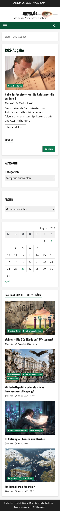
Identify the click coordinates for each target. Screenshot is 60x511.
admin (10, 343)
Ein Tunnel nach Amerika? (20, 487)
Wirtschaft (13, 378)
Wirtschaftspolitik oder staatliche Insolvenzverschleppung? (24, 389)
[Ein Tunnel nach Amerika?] (30, 465)
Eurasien (12, 478)
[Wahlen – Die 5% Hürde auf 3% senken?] (30, 318)
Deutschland (14, 330)
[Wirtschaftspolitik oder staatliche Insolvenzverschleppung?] (30, 366)
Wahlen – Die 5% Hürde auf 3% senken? (29, 339)
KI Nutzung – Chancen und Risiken (25, 439)
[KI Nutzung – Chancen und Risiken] (30, 418)
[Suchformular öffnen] (54, 26)
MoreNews (20, 507)
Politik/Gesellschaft (32, 330)
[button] (5, 25)
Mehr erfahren (16, 127)
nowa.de (30, 13)
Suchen (9, 140)
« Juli (7, 281)
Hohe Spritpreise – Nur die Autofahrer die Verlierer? (30, 73)
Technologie (36, 430)
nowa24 (10, 102)
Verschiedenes (15, 85)
